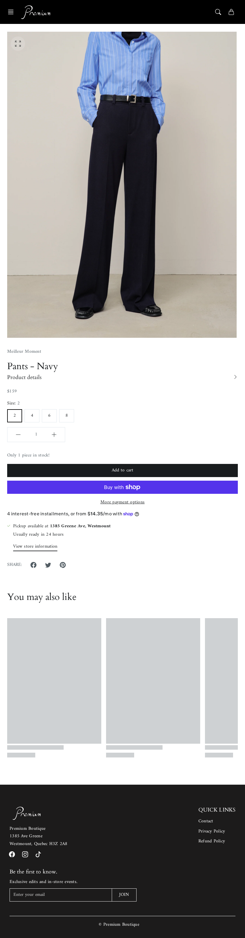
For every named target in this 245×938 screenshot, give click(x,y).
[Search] (218, 12)
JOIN (124, 895)
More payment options (122, 502)
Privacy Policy (211, 831)
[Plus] (54, 434)
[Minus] (18, 434)
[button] (12, 12)
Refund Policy (211, 841)
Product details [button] (24, 377)
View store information (35, 547)
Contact (205, 821)
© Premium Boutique (119, 924)
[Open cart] (231, 12)
